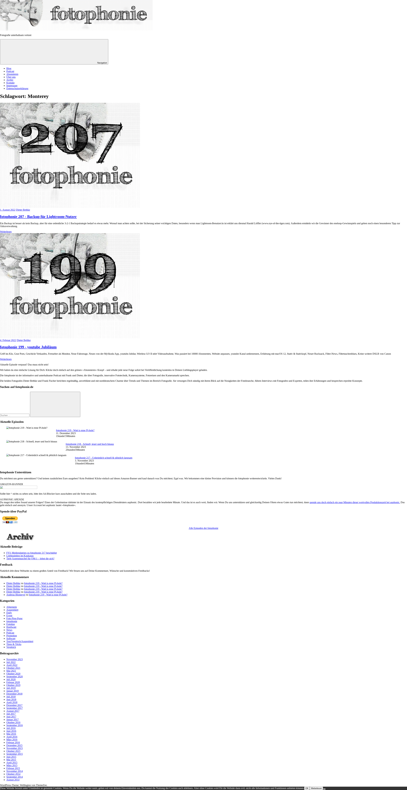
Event (9, 615)
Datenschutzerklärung (17, 88)
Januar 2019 (12, 691)
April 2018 (11, 702)
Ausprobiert (12, 609)
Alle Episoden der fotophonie (203, 528)
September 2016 (14, 725)
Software (10, 638)
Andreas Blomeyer (15, 594)
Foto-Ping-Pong (14, 618)
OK (306, 788)
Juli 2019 (11, 688)
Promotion (11, 635)
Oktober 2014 (13, 774)
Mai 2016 (11, 734)
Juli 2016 (11, 728)
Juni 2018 (11, 699)
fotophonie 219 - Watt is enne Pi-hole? (75, 430)
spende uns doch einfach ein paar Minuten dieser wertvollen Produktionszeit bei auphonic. (355, 502)
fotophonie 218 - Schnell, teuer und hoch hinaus (90, 444)
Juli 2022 (11, 662)
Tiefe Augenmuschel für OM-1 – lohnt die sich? (30, 558)
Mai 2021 (11, 670)
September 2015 (14, 754)
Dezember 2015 (14, 745)
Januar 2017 (12, 719)
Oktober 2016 (13, 722)
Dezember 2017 (14, 705)
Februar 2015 (13, 768)
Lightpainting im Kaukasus (20, 555)
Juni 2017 (11, 716)
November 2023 (14, 659)
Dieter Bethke (23, 209)
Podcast (10, 71)
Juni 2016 (11, 731)
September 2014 (14, 777)
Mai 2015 (11, 759)
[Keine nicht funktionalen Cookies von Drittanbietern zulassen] (324, 789)
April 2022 (11, 665)
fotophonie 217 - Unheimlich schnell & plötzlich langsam (103, 457)
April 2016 (11, 736)
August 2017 (12, 711)
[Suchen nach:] (15, 415)
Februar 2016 (13, 742)
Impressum (11, 85)
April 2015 (11, 762)
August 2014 (12, 779)
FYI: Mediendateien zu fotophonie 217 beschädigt (31, 552)
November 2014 (14, 771)
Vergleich (11, 647)
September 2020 (14, 676)
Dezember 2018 (14, 693)
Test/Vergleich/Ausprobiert (19, 641)
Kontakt (10, 82)
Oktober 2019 (13, 685)
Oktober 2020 (13, 673)
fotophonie (11, 621)
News (9, 630)
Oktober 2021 (13, 668)
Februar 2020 (13, 682)
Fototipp (10, 624)
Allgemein (11, 607)
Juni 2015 (11, 756)
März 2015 (11, 765)
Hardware (11, 627)
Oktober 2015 (13, 751)
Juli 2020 (11, 679)
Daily (9, 612)
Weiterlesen (6, 231)
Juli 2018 (11, 696)
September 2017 (14, 708)
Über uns (11, 77)
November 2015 (14, 748)
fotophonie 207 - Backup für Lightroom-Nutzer (38, 216)
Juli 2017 (11, 713)
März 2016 (11, 739)
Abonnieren (12, 74)
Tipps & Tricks (13, 644)
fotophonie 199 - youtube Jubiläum (28, 347)
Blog (8, 68)
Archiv (9, 80)
